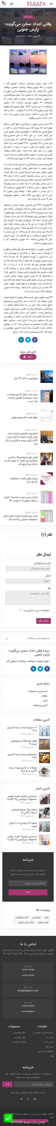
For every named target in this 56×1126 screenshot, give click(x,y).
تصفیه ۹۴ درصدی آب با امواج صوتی (23, 824)
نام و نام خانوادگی (42, 563)
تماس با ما (49, 1042)
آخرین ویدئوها (40, 705)
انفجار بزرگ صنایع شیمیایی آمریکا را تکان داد (24, 811)
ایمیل (48, 576)
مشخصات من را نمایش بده (36, 611)
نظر (49, 588)
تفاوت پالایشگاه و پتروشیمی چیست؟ (24, 742)
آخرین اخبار (28, 17)
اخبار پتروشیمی (22, 917)
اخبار (45, 701)
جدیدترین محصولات (37, 691)
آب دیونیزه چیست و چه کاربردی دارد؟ (22, 729)
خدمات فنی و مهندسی (43, 1033)
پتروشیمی (36, 917)
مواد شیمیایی (19, 1033)
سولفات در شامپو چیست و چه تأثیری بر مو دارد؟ (23, 769)
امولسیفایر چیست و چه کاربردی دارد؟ (22, 755)
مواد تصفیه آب (19, 1042)
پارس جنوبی (43, 922)
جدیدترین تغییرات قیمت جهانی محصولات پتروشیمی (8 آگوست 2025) (22, 839)
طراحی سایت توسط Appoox (28, 1122)
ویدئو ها (50, 1047)
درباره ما (50, 1037)
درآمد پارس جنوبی (26, 922)
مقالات (44, 696)
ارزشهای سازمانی (46, 1051)
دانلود (30, 357)
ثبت (28, 892)
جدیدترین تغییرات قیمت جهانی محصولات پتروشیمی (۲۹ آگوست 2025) (21, 799)
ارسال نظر (43, 621)
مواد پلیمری (20, 1037)
